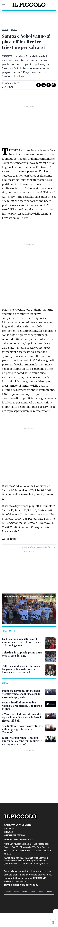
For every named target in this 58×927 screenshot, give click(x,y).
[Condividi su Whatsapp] (54, 85)
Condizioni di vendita (18, 825)
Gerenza (9, 828)
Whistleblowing (14, 835)
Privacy (8, 832)
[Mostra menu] (3, 4)
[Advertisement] (29, 18)
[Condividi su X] (48, 85)
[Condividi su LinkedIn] (43, 85)
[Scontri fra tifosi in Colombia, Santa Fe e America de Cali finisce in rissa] (50, 704)
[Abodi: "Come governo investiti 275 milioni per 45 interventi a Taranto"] (50, 727)
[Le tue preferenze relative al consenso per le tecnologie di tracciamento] (53, 922)
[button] (29, 608)
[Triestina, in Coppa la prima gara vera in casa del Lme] (50, 656)
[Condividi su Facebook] (38, 85)
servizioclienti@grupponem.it (20, 884)
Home (5, 29)
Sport (14, 29)
